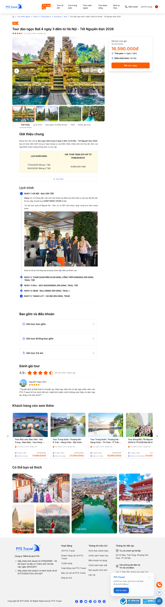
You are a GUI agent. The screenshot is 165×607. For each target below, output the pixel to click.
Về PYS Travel (146, 7)
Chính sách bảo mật (98, 565)
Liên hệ (92, 575)
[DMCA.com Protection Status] (150, 601)
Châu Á (36, 17)
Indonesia (57, 17)
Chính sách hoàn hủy (98, 555)
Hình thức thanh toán (98, 551)
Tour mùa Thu (46, 6)
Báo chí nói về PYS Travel (73, 573)
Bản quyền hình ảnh (98, 570)
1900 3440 (133, 7)
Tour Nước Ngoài (23, 17)
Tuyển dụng (66, 563)
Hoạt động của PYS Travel (73, 568)
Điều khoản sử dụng (98, 560)
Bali (65, 17)
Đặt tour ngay (130, 65)
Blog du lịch (66, 578)
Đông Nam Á (46, 17)
